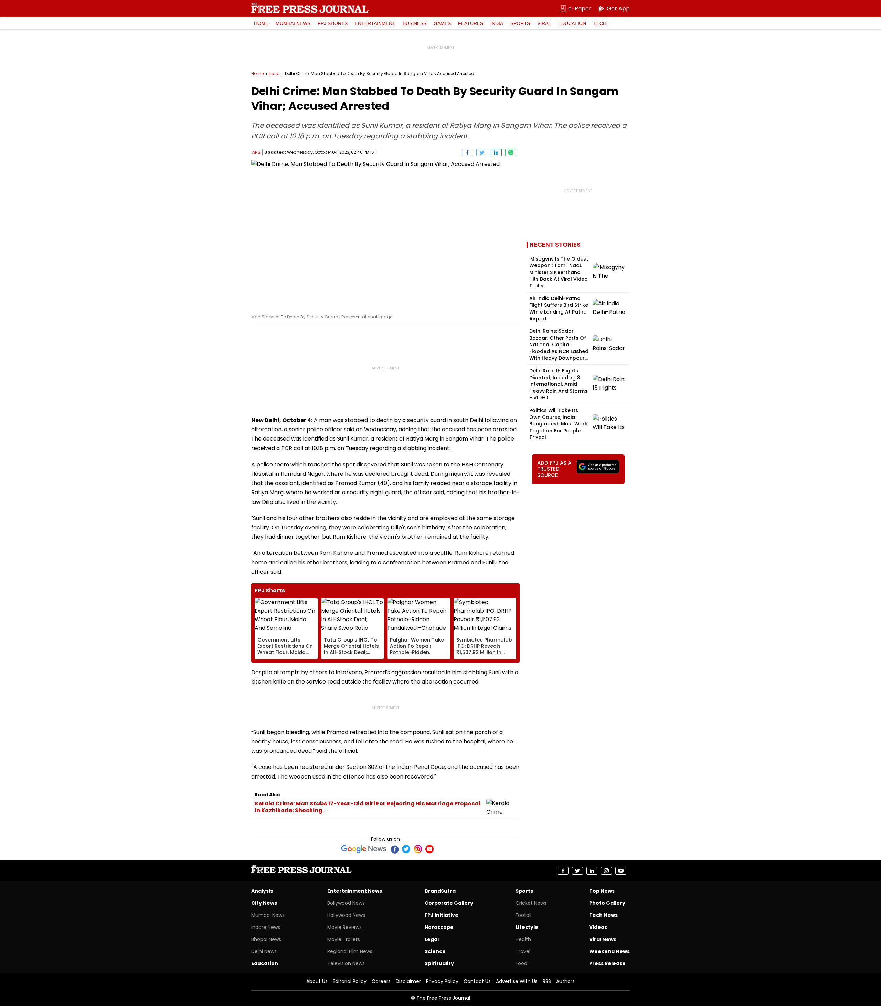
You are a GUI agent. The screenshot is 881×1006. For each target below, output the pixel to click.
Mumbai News (293, 23)
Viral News (602, 939)
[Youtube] (429, 849)
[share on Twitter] (481, 152)
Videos (598, 927)
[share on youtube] (620, 871)
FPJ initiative (441, 915)
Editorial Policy (350, 981)
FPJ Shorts (333, 23)
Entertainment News (354, 891)
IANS (256, 152)
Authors (565, 981)
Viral (544, 23)
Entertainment (375, 23)
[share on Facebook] (467, 152)
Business (414, 23)
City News (264, 903)
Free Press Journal (310, 8)
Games (442, 23)
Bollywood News (346, 903)
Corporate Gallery (449, 903)
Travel (523, 951)
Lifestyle (527, 927)
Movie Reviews (344, 927)
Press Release (607, 963)
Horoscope (439, 927)
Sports (520, 23)
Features (470, 23)
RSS (547, 981)
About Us (317, 981)
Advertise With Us (517, 981)
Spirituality (439, 963)
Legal (432, 939)
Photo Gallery (607, 903)
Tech (599, 23)
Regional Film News (349, 951)
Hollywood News (346, 915)
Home (261, 23)
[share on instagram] (606, 871)
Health (523, 939)
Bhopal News (266, 939)
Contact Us (477, 981)
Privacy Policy (442, 981)
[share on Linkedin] (496, 152)
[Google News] (364, 849)
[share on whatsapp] (510, 152)
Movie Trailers (343, 939)
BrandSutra (440, 891)
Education (572, 23)
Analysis (262, 891)
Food (521, 963)
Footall (523, 915)
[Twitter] (406, 849)
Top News (602, 891)
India (496, 23)
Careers (381, 981)
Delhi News (264, 951)
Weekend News (609, 951)
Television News (346, 963)
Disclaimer (408, 981)
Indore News (265, 927)
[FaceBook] (394, 849)
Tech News (603, 915)
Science (435, 951)
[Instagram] (418, 849)
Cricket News (531, 903)
